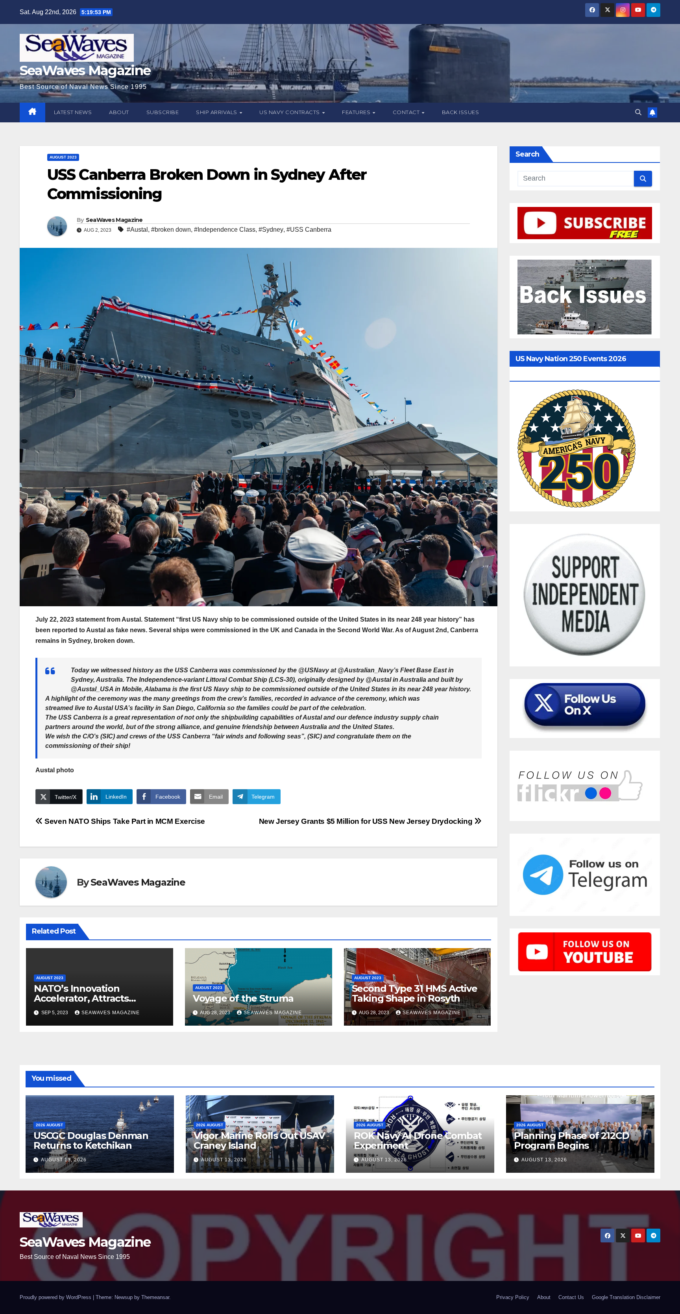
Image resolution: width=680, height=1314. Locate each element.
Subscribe (162, 112)
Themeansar (155, 1297)
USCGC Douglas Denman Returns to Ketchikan (90, 1140)
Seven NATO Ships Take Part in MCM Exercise (124, 821)
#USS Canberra (308, 229)
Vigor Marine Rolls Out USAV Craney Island (259, 1140)
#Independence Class (224, 229)
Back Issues (460, 112)
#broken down (171, 229)
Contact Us (571, 1297)
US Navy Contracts (290, 112)
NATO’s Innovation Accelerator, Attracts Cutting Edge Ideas (81, 998)
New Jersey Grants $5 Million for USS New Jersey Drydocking (366, 821)
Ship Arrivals (217, 112)
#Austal (137, 229)
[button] (638, 112)
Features (357, 112)
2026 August (49, 1125)
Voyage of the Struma (243, 998)
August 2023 (63, 157)
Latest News (73, 112)
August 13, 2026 (64, 1160)
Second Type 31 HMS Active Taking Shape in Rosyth (414, 993)
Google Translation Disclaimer (626, 1297)
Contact (407, 112)
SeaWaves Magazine (85, 70)
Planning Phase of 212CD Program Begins (571, 1140)
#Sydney (271, 229)
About (119, 112)
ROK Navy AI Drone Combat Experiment (418, 1140)
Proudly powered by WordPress (56, 1297)
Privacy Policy (512, 1297)
